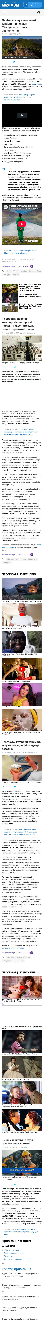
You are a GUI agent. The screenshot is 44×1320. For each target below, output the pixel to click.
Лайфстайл (21, 559)
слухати (34, 4)
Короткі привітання (12, 1250)
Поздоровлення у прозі (14, 1253)
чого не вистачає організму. (14, 948)
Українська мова (23, 957)
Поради (10, 559)
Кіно (9, 271)
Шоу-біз (16, 275)
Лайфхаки (32, 559)
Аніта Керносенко (29, 333)
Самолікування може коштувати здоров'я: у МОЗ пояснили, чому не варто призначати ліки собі (20, 832)
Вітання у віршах (11, 1256)
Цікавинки (19, 961)
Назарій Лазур (23, 1147)
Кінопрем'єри (35, 271)
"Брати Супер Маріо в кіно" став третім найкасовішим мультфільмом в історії (19, 97)
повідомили (36, 84)
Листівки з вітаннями (13, 1259)
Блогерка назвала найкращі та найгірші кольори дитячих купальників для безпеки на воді (20, 432)
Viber (31, 266)
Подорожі (7, 563)
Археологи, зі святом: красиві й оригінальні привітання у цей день (21, 1232)
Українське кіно (20, 271)
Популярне (7, 961)
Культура (6, 275)
